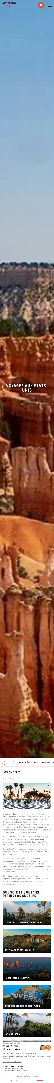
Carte (36, 762)
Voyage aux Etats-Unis (21, 762)
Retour (9, 779)
